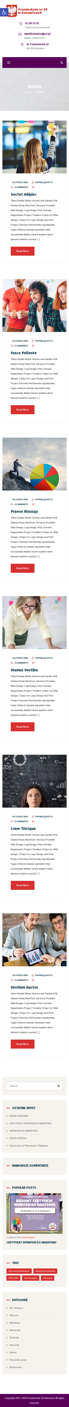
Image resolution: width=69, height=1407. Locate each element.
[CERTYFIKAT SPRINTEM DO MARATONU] (34, 1213)
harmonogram (30, 1278)
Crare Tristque (23, 828)
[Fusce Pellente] (34, 305)
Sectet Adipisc (24, 194)
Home (28, 92)
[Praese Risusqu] (34, 464)
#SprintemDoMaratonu (19, 1271)
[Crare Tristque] (34, 781)
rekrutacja (47, 1278)
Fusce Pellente (24, 353)
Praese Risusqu (24, 511)
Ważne (13, 1352)
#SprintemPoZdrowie (45, 1271)
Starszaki (14, 1345)
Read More (22, 251)
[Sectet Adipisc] (34, 146)
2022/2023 (13, 1278)
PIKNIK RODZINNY (19, 1116)
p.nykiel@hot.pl (44, 182)
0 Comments (21, 187)
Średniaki (14, 1337)
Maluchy (13, 1315)
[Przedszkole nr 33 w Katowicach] (34, 11)
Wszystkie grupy (18, 1359)
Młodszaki (14, 1330)
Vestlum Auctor (24, 987)
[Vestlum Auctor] (34, 939)
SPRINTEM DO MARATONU (23, 1130)
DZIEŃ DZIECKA (17, 1138)
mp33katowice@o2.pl (37, 33)
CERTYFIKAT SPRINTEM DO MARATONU (30, 1123)
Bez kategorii (29, 1237)
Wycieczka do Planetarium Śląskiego (28, 1145)
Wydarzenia (15, 1367)
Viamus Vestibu (24, 670)
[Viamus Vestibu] (34, 622)
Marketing (14, 1322)
